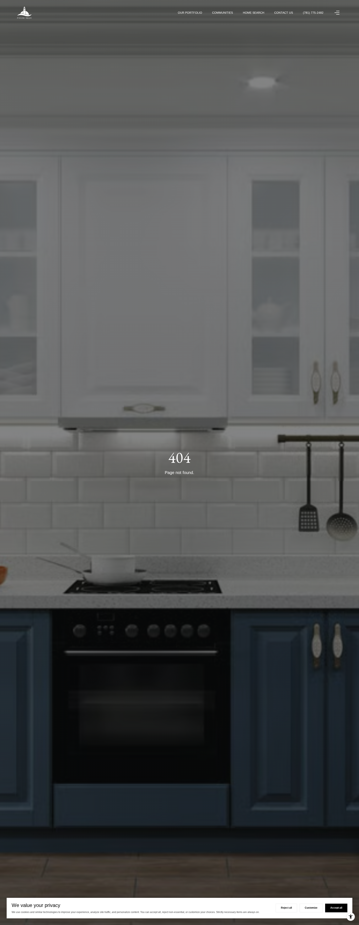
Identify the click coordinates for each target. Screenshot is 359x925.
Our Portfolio (190, 12)
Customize (311, 907)
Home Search (253, 12)
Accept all (336, 907)
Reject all (286, 907)
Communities (222, 12)
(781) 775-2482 (313, 12)
